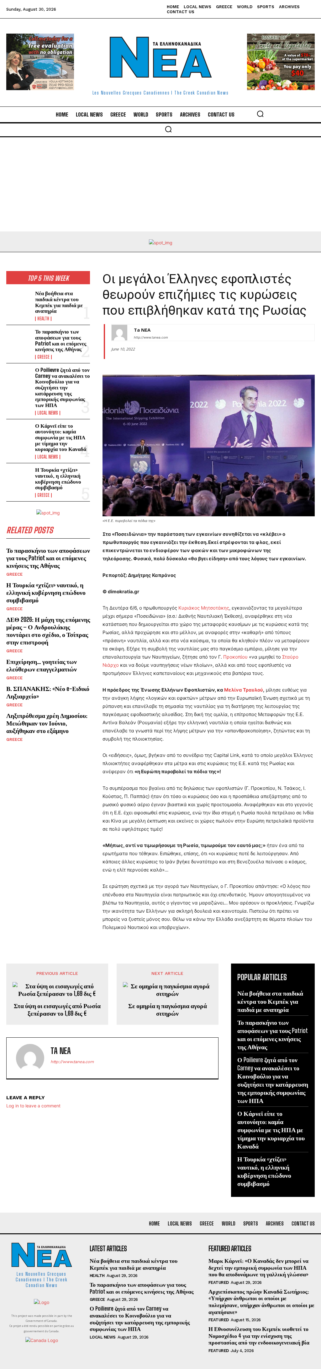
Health (43, 319)
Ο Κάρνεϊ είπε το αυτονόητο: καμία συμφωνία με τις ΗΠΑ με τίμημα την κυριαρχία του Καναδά (60, 437)
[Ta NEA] (119, 332)
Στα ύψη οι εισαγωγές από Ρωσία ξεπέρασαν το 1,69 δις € (57, 1009)
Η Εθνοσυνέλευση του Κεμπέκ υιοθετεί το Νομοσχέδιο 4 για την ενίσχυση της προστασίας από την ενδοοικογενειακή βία (258, 1335)
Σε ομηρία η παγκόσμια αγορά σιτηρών (167, 1009)
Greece (43, 357)
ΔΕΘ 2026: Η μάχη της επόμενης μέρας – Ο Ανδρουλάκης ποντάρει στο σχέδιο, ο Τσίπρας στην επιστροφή (48, 631)
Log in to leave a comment (33, 1105)
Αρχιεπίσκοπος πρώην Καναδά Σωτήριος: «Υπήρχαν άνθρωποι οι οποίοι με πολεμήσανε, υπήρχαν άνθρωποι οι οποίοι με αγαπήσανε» (261, 1301)
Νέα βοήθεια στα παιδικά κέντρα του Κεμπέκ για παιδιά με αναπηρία (59, 302)
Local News (47, 413)
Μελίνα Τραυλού (243, 690)
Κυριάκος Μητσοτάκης (203, 608)
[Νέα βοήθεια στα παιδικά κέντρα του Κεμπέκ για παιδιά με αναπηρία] (18, 302)
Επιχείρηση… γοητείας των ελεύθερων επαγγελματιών (41, 665)
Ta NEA (142, 330)
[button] (260, 113)
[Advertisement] (160, 184)
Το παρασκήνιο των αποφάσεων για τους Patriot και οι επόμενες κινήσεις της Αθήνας (60, 340)
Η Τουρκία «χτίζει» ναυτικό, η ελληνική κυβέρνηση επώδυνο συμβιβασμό (58, 478)
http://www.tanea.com (151, 337)
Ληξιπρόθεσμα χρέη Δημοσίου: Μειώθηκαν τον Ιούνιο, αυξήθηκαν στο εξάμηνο (46, 723)
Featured (218, 1282)
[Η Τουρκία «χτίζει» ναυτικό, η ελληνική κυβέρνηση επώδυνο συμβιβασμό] (18, 478)
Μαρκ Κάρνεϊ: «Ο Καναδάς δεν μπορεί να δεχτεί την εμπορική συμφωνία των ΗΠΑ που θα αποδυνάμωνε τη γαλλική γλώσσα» (258, 1267)
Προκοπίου (235, 657)
